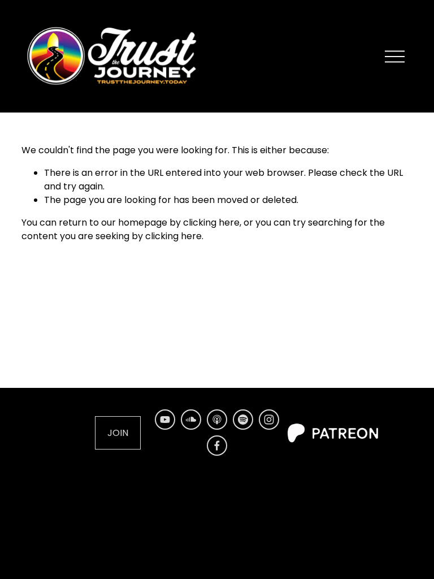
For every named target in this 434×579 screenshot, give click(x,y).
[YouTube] (165, 419)
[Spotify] (243, 419)
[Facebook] (217, 445)
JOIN (117, 432)
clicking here (211, 222)
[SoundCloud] (191, 419)
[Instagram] (269, 419)
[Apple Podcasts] (217, 419)
